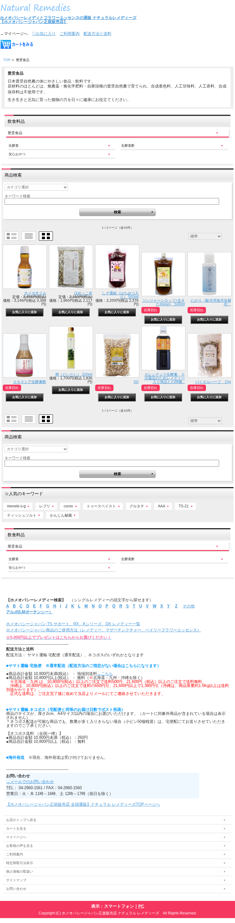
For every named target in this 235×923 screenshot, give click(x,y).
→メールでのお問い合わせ (30, 781)
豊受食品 (15, 133)
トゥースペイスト (101, 506)
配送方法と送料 (97, 33)
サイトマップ (16, 880)
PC (141, 906)
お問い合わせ (16, 888)
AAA (161, 506)
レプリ (44, 506)
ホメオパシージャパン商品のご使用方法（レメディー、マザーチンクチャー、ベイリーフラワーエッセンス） (103, 630)
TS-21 (184, 506)
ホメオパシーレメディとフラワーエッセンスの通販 (46, 17)
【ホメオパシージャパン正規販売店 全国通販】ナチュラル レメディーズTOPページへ (83, 804)
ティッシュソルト (21, 515)
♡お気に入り (44, 33)
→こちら (105, 673)
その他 (189, 606)
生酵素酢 (128, 145)
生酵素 (14, 145)
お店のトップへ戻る (21, 820)
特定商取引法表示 (19, 863)
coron (68, 506)
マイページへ (16, 837)
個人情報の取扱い (19, 871)
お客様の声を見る (19, 845)
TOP (6, 60)
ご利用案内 (70, 33)
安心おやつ (17, 154)
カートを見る (16, 828)
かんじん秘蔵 (61, 515)
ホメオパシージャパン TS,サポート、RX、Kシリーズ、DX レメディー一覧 (73, 624)
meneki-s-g (16, 506)
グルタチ (136, 506)
